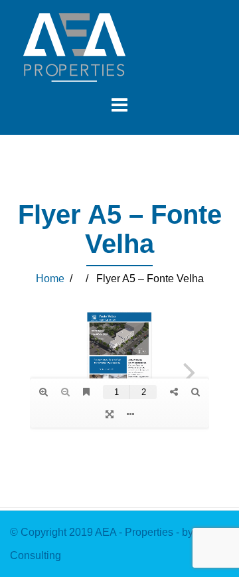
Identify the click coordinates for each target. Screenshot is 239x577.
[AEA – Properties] (74, 46)
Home (50, 278)
